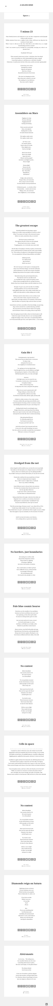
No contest (27, 665)
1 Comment (26, 992)
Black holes (22, 444)
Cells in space (26, 743)
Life (26, 444)
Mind (24, 533)
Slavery (26, 333)
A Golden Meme (26, 5)
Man (27, 587)
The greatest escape (26, 225)
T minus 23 (26, 31)
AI (23, 206)
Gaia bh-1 (26, 352)
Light (24, 647)
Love (28, 444)
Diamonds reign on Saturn (26, 883)
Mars (25, 206)
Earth (24, 94)
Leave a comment (26, 95)
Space (27, 94)
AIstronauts (26, 954)
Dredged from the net (26, 463)
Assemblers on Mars (26, 113)
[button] (46, 1004)
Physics (27, 786)
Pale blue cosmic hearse (26, 606)
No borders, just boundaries (26, 551)
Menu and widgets (6, 6)
